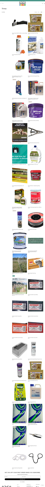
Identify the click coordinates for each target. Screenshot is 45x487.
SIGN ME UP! (22, 479)
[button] (39, 12)
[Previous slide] (13, 23)
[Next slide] (26, 23)
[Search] (3, 3)
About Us (18, 486)
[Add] (26, 31)
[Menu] (1, 3)
